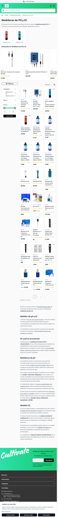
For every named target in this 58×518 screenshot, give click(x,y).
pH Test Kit (36, 206)
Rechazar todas (28, 515)
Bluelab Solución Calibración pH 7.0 (25, 283)
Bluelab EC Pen (25, 181)
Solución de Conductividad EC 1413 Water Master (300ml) (49, 157)
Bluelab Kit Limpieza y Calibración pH (49, 283)
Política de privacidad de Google (45, 465)
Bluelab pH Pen (37, 181)
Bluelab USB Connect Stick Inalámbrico (49, 183)
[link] (31, 296)
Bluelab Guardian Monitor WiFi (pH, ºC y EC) (36, 72)
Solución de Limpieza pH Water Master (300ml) (37, 130)
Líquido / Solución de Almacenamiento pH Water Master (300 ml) (50, 131)
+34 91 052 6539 (7, 499)
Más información (6, 511)
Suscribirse (49, 460)
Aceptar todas (10, 515)
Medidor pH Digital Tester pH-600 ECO (49, 233)
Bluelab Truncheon (43, 427)
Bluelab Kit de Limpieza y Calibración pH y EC (25, 234)
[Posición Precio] (48, 84)
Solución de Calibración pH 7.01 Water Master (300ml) (37, 157)
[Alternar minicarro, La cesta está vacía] (54, 6)
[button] (28, 475)
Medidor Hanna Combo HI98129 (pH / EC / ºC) (49, 258)
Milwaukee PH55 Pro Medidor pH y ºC (25, 258)
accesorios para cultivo (44, 307)
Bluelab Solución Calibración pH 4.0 (38, 283)
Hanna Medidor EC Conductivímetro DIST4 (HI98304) (50, 103)
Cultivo (6, 15)
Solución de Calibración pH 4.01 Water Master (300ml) (25, 157)
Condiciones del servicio (38, 466)
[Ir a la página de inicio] (27, 5)
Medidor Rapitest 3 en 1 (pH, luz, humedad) (37, 232)
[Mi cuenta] (51, 6)
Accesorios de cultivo (15, 15)
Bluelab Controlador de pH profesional (25, 208)
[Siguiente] (44, 296)
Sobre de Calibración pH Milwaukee (37, 258)
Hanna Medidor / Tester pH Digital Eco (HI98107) (26, 129)
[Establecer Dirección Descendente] (54, 85)
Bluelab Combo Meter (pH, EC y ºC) (49, 208)
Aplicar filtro (9, 116)
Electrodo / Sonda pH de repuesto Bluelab (10, 72)
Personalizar (46, 515)
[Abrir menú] (2, 6)
